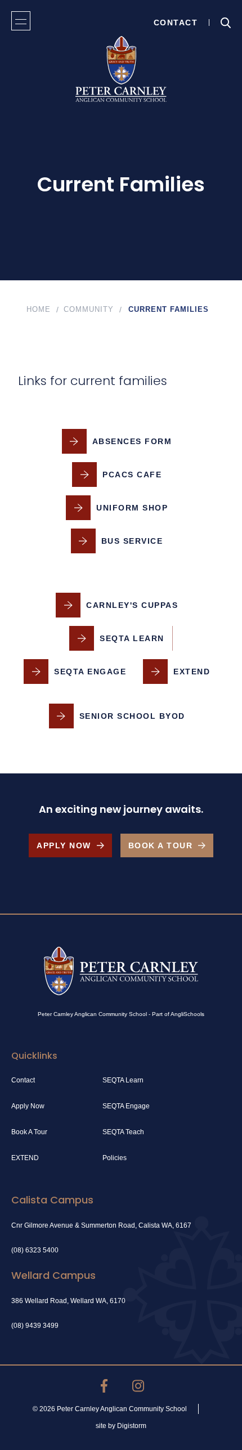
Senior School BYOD (132, 715)
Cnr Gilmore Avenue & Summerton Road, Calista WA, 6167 (101, 1225)
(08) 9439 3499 (35, 1326)
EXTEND (191, 671)
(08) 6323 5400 (35, 1250)
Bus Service (132, 540)
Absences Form (132, 441)
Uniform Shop (132, 507)
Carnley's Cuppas (132, 605)
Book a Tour (160, 845)
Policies (114, 1158)
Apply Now (64, 845)
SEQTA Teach (123, 1132)
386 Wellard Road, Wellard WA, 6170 (68, 1301)
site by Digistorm (121, 1426)
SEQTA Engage (90, 671)
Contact (176, 22)
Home (38, 309)
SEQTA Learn (132, 638)
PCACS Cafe (132, 474)
